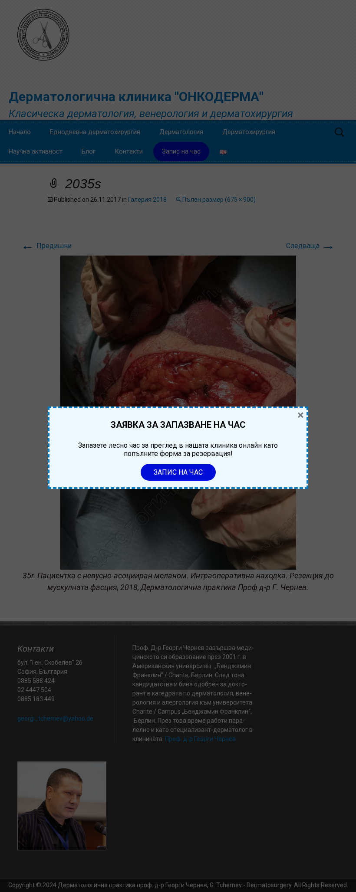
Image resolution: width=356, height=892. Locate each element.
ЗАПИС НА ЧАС (178, 472)
